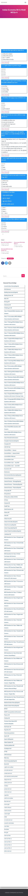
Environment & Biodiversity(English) (12, 475)
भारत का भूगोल (6, 804)
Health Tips (7, 506)
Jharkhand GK (7, 534)
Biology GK (7, 301)
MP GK (5, 708)
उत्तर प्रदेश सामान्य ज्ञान (8, 770)
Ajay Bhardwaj (20, 892)
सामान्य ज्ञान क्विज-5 (8, 848)
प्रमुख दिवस (6, 795)
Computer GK (7, 444)
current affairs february (9, 456)
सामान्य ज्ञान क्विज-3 (8, 841)
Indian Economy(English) (10, 524)
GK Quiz (6, 500)
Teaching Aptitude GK (9, 745)
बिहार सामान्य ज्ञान (7, 801)
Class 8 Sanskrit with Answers (11, 437)
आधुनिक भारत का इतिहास (8, 767)
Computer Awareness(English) (11, 440)
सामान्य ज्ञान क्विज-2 (8, 838)
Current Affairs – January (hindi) (12, 453)
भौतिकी (5, 817)
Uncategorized (7, 748)
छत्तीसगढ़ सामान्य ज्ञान (8, 782)
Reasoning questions (9, 733)
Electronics (7, 472)
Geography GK (7, 490)
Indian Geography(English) (10, 528)
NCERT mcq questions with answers (12, 712)
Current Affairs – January (10, 450)
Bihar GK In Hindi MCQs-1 (6, 242)
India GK (6, 515)
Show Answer (4, 62)
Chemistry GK (7, 304)
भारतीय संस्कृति (7, 813)
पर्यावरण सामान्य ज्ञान (7, 792)
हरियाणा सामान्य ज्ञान (7, 851)
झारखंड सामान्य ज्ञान (7, 789)
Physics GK (7, 715)
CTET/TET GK (7, 447)
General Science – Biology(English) (12, 481)
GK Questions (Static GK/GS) (11, 496)
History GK (6, 512)
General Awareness (8, 478)
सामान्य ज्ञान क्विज (7, 835)
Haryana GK (7, 503)
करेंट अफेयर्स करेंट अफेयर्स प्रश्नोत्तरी (10, 776)
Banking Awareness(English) (11, 292)
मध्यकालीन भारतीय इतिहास (9, 823)
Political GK (7, 718)
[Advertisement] (14, 32)
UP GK (5, 751)
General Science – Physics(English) (12, 487)
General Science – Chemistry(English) (13, 484)
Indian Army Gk (7, 518)
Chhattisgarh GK (8, 308)
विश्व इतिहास (6, 829)
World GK (6, 764)
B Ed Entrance (7, 289)
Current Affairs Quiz (9, 459)
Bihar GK (6, 298)
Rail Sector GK (7, 726)
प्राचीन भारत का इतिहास (8, 798)
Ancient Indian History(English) (11, 286)
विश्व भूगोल (6, 832)
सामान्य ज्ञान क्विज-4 (8, 845)
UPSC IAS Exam (7, 754)
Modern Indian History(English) (11, 705)
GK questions (7, 493)
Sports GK (6, 736)
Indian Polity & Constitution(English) (12, 531)
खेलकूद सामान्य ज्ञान (7, 779)
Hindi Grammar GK (8, 509)
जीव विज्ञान (6, 785)
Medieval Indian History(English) (12, 702)
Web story (6, 757)
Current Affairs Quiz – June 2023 (12, 465)
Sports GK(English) (8, 739)
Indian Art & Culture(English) (11, 521)
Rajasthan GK (7, 729)
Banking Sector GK (8, 295)
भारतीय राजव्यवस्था (7, 810)
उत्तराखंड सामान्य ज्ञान (8, 773)
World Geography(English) (10, 761)
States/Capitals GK (8, 742)
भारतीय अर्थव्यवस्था (10, 258)
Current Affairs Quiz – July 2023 (11, 462)
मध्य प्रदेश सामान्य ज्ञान (8, 820)
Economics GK (7, 468)
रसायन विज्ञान (6, 826)
